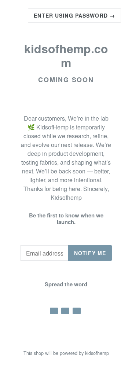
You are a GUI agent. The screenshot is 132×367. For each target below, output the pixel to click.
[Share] (54, 311)
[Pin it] (77, 311)
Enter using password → (74, 15)
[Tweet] (65, 311)
